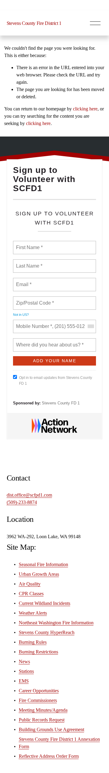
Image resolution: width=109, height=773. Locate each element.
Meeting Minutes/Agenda (43, 710)
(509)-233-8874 (22, 502)
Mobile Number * (33, 323)
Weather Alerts (33, 613)
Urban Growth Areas (39, 574)
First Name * (29, 244)
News (24, 661)
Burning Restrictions (38, 651)
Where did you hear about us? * (48, 341)
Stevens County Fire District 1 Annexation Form (59, 743)
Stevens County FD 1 (61, 403)
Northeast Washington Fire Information (56, 622)
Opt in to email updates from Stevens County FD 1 (55, 381)
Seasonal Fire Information (43, 564)
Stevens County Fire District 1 (34, 23)
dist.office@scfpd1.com (29, 495)
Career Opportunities (39, 690)
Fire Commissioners (38, 700)
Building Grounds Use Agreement (51, 729)
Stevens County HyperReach (46, 632)
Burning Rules (33, 642)
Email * (23, 281)
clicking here (85, 108)
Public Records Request (41, 719)
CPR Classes (31, 593)
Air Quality (30, 583)
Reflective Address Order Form (49, 756)
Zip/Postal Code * (34, 299)
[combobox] (90, 326)
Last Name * (28, 262)
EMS (24, 681)
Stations (26, 671)
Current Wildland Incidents (44, 603)
